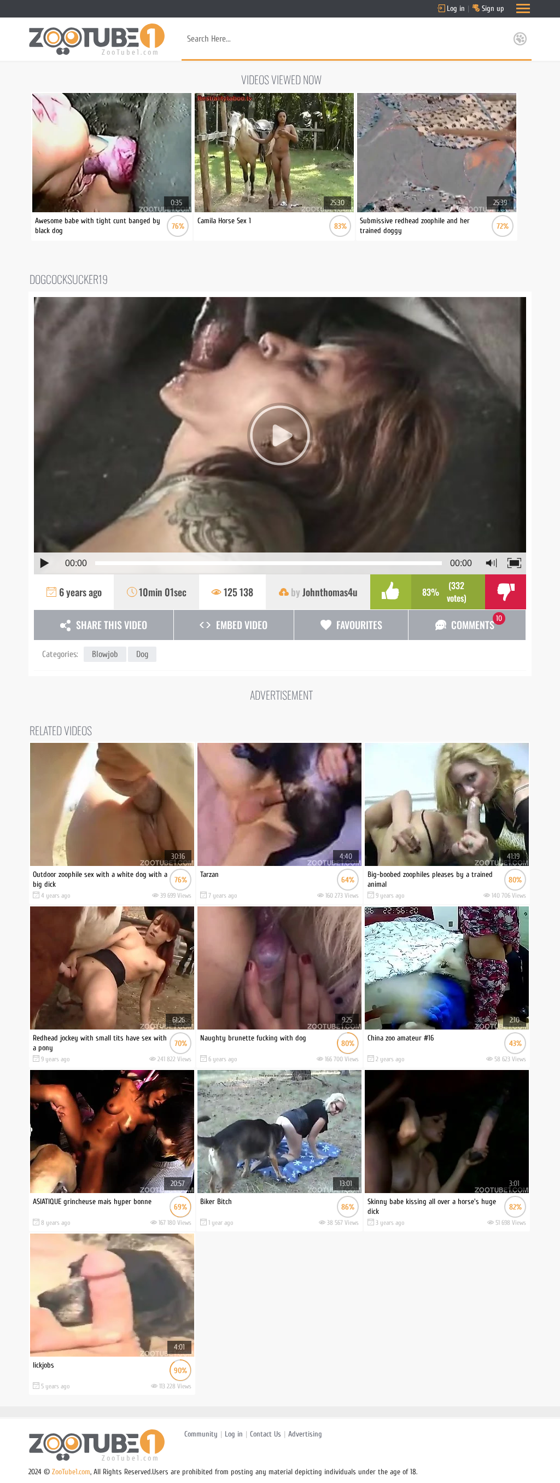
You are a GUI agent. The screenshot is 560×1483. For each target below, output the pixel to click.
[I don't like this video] (505, 591)
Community (201, 1434)
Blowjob (105, 654)
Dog (142, 654)
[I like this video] (390, 591)
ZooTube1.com (71, 1471)
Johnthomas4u (330, 592)
